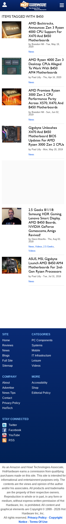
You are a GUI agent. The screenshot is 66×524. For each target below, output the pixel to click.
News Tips (8, 392)
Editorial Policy (41, 392)
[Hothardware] (33, 5)
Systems (37, 345)
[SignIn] (7, 4)
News (31, 51)
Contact (7, 397)
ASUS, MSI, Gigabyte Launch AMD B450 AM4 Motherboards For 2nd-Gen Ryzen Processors (46, 265)
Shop (35, 387)
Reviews (7, 345)
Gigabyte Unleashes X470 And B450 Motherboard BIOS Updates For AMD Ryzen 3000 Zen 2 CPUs (46, 136)
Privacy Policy (11, 402)
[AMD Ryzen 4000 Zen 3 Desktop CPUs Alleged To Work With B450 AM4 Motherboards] (11, 66)
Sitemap (7, 365)
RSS (12, 440)
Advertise (8, 387)
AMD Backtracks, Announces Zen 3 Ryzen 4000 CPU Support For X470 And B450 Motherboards (46, 31)
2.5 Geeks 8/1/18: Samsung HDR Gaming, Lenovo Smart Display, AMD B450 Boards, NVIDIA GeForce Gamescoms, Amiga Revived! (45, 222)
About (6, 382)
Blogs (6, 355)
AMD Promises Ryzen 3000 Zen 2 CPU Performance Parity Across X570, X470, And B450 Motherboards (46, 98)
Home (6, 340)
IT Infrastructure (41, 355)
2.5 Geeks (48, 246)
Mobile (36, 350)
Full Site (7, 360)
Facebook (15, 430)
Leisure (36, 360)
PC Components (42, 340)
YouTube (14, 435)
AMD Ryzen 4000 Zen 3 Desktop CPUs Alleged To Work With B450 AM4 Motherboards (46, 66)
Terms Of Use (39, 521)
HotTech (7, 408)
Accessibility (39, 382)
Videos (38, 246)
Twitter (13, 425)
